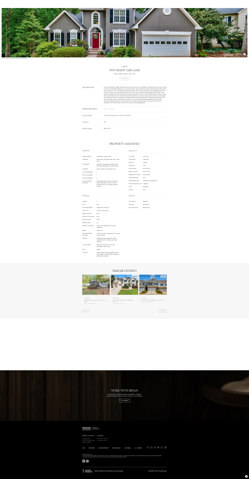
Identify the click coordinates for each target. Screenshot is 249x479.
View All (163, 311)
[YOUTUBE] (158, 447)
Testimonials (127, 447)
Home (83, 447)
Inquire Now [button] (124, 78)
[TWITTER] (162, 447)
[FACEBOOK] (148, 447)
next (9, 54)
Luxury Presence (118, 471)
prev (6, 54)
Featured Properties (103, 447)
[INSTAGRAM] (151, 447)
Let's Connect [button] (124, 400)
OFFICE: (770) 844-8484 (88, 440)
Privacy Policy (163, 471)
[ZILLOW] (165, 447)
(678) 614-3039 (86, 438)
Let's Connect (138, 447)
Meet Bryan (92, 447)
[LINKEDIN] (155, 447)
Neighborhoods (117, 447)
